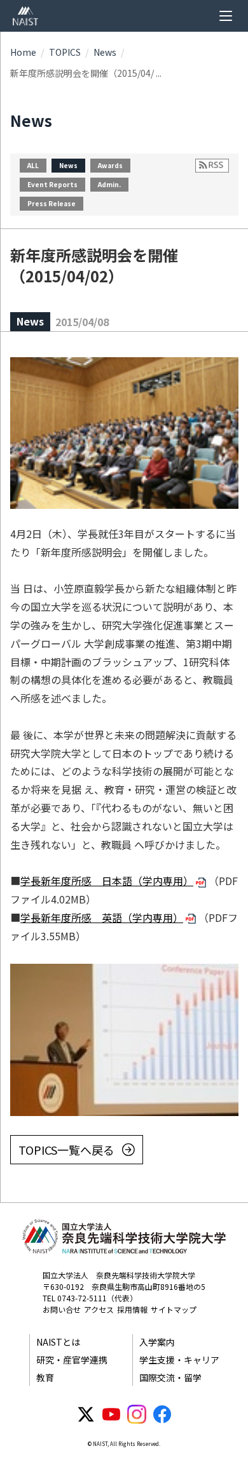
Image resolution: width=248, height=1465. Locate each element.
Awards (110, 165)
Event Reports (52, 184)
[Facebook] (162, 1414)
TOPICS (65, 52)
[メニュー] (225, 15)
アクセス (99, 1309)
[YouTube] (111, 1414)
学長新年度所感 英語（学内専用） (101, 917)
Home (23, 52)
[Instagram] (136, 1414)
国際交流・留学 (170, 1377)
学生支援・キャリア (179, 1359)
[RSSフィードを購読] (212, 166)
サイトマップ (173, 1309)
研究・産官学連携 (71, 1359)
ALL (33, 165)
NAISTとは (58, 1342)
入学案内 (157, 1342)
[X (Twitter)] (85, 1414)
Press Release (51, 203)
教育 (45, 1377)
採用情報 (132, 1309)
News (104, 52)
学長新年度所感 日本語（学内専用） (106, 880)
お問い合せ (62, 1309)
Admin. (109, 184)
